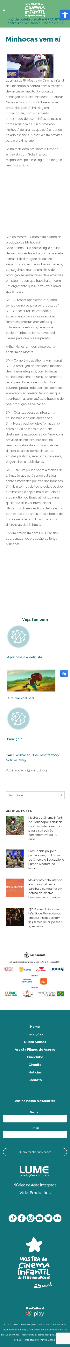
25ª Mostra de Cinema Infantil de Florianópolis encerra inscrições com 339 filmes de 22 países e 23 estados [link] (45, 917)
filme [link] (35, 755)
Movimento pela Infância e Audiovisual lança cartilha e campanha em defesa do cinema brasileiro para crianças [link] (45, 888)
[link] (65, 15)
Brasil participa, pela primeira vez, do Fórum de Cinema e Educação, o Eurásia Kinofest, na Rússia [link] (46, 859)
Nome (35, 1112)
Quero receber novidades (35, 1152)
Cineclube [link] (35, 1057)
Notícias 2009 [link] (16, 760)
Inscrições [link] (35, 1034)
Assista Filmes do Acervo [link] (35, 1049)
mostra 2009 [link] (49, 755)
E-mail (35, 1128)
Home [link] (35, 1027)
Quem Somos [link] (35, 1042)
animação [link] (23, 755)
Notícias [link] (35, 1072)
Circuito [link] (35, 1065)
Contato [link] (35, 1080)
